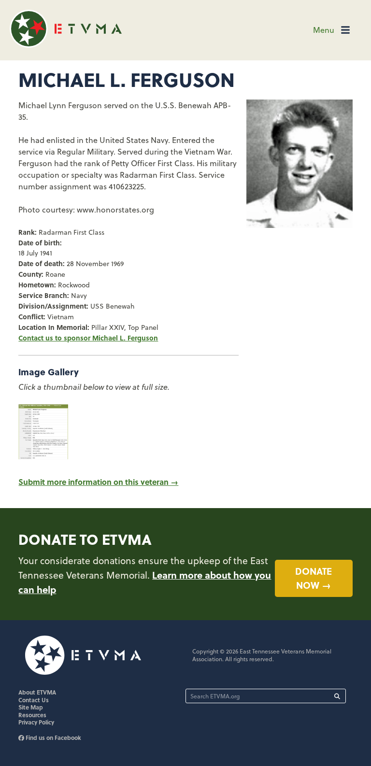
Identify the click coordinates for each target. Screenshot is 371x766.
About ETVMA (37, 692)
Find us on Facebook (52, 737)
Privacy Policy (36, 722)
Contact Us (33, 699)
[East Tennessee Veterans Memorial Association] (66, 44)
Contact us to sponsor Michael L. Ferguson (88, 337)
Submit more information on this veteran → (98, 481)
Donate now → (313, 578)
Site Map (30, 707)
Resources (32, 714)
